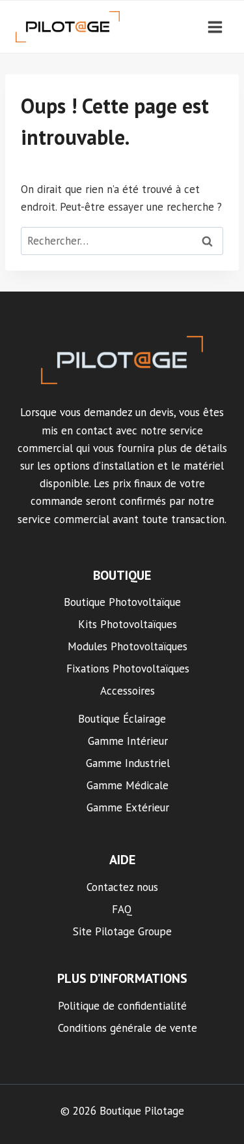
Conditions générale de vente (127, 1028)
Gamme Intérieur (128, 741)
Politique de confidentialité (122, 1006)
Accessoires (127, 691)
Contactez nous (122, 887)
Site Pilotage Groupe (122, 931)
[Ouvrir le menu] (214, 26)
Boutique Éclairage (122, 719)
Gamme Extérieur (128, 807)
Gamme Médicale (128, 785)
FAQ (122, 909)
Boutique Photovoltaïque (122, 602)
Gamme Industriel (128, 763)
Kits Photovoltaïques (127, 624)
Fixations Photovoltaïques (127, 668)
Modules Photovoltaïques (127, 646)
